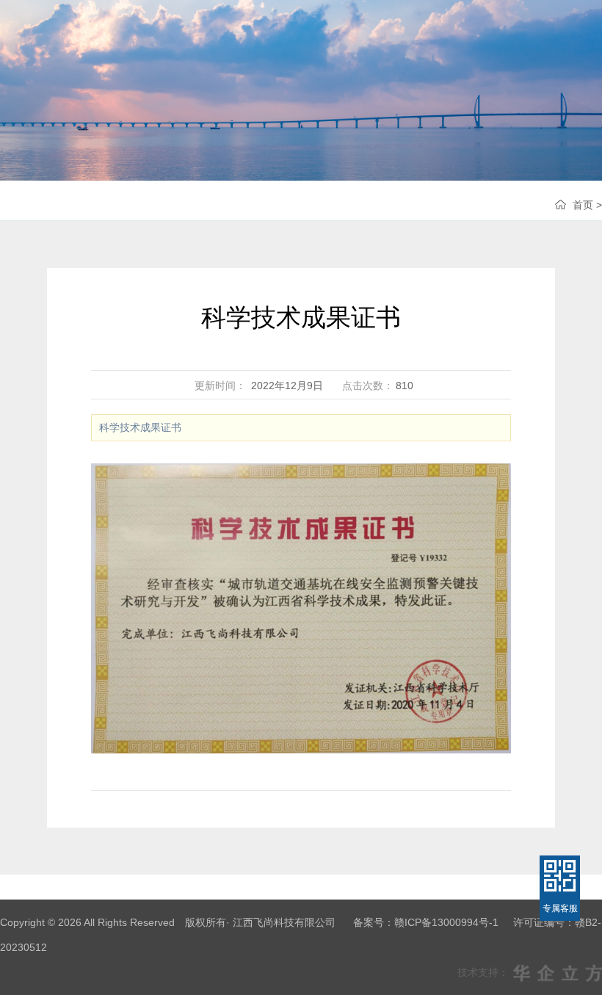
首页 (583, 205)
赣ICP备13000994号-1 (446, 922)
